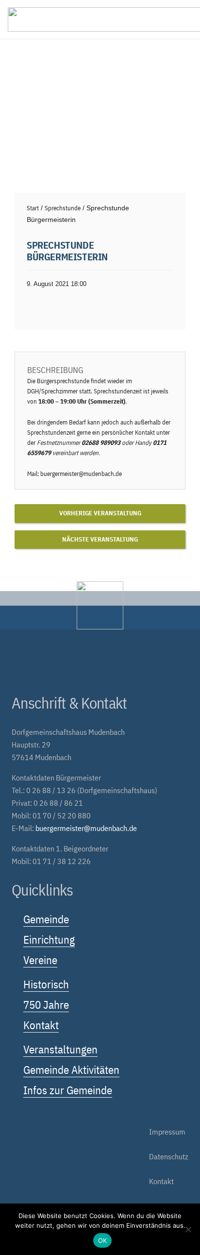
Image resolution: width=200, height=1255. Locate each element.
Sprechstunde (63, 208)
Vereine (40, 959)
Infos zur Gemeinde (67, 1090)
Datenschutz (168, 1156)
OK (102, 1240)
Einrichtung (49, 939)
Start (33, 208)
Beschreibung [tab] (55, 370)
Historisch (46, 984)
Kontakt (41, 1025)
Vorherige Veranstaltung (100, 513)
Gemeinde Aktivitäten (71, 1069)
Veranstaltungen (60, 1049)
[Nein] (188, 1229)
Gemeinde (46, 919)
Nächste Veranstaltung (100, 539)
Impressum (167, 1131)
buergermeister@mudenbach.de (81, 474)
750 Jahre (46, 1004)
